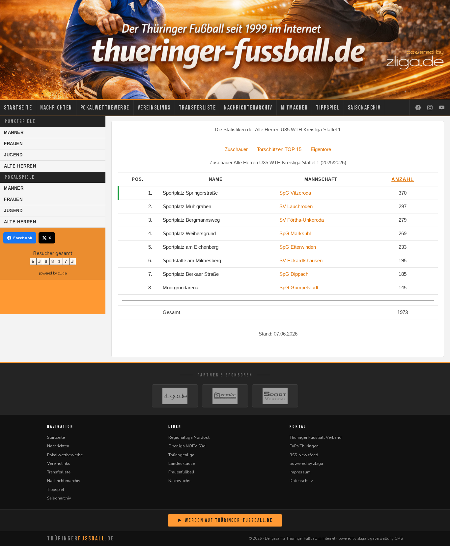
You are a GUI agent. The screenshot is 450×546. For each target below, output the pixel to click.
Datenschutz (301, 480)
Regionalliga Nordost (189, 437)
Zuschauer (236, 149)
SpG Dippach (293, 274)
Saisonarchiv (364, 107)
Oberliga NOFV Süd (187, 446)
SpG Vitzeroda (295, 193)
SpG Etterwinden (297, 247)
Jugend (13, 154)
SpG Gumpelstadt (298, 287)
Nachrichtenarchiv (248, 107)
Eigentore (321, 149)
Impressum (300, 472)
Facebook (22, 238)
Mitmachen (294, 107)
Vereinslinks (154, 107)
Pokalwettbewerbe (104, 107)
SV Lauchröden (296, 206)
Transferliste (197, 107)
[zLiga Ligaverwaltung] (175, 395)
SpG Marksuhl (295, 233)
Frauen (13, 143)
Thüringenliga (181, 455)
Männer (14, 132)
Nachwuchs (179, 480)
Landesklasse (181, 463)
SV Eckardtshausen (301, 260)
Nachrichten (56, 107)
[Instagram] (430, 107)
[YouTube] (441, 107)
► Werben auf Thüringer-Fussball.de (225, 520)
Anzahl (402, 179)
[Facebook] (418, 107)
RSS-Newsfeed (304, 455)
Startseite (18, 107)
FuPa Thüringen (304, 446)
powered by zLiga (53, 273)
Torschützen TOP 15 (279, 149)
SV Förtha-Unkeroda (301, 220)
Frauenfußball (181, 472)
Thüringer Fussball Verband (316, 437)
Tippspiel (328, 107)
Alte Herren (20, 166)
